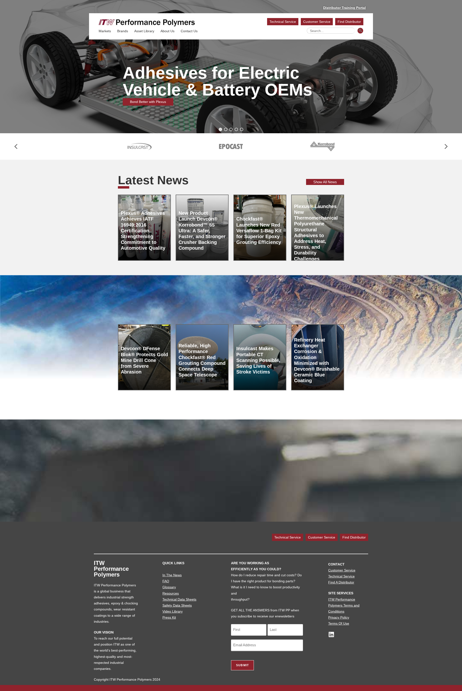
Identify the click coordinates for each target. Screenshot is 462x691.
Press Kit (169, 617)
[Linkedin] (331, 634)
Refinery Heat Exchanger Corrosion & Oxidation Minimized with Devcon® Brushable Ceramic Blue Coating (317, 360)
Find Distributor (349, 22)
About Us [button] (167, 31)
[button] (220, 129)
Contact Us (189, 31)
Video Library (172, 611)
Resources (170, 593)
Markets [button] (105, 31)
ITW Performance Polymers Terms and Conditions (343, 605)
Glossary (169, 587)
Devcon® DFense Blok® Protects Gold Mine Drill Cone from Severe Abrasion (144, 360)
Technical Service (283, 22)
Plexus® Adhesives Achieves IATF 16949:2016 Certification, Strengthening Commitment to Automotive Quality (143, 230)
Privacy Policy (338, 617)
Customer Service (316, 22)
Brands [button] (122, 31)
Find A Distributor (341, 582)
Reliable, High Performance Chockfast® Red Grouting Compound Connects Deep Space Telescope (202, 360)
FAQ (165, 581)
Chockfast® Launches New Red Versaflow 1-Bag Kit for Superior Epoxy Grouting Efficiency (259, 230)
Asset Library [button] (144, 31)
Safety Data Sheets (177, 605)
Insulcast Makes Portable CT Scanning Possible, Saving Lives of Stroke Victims (258, 360)
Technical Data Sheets (179, 599)
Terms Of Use (338, 623)
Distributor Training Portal (344, 8)
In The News (172, 575)
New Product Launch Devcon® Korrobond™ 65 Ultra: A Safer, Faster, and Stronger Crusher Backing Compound (202, 230)
